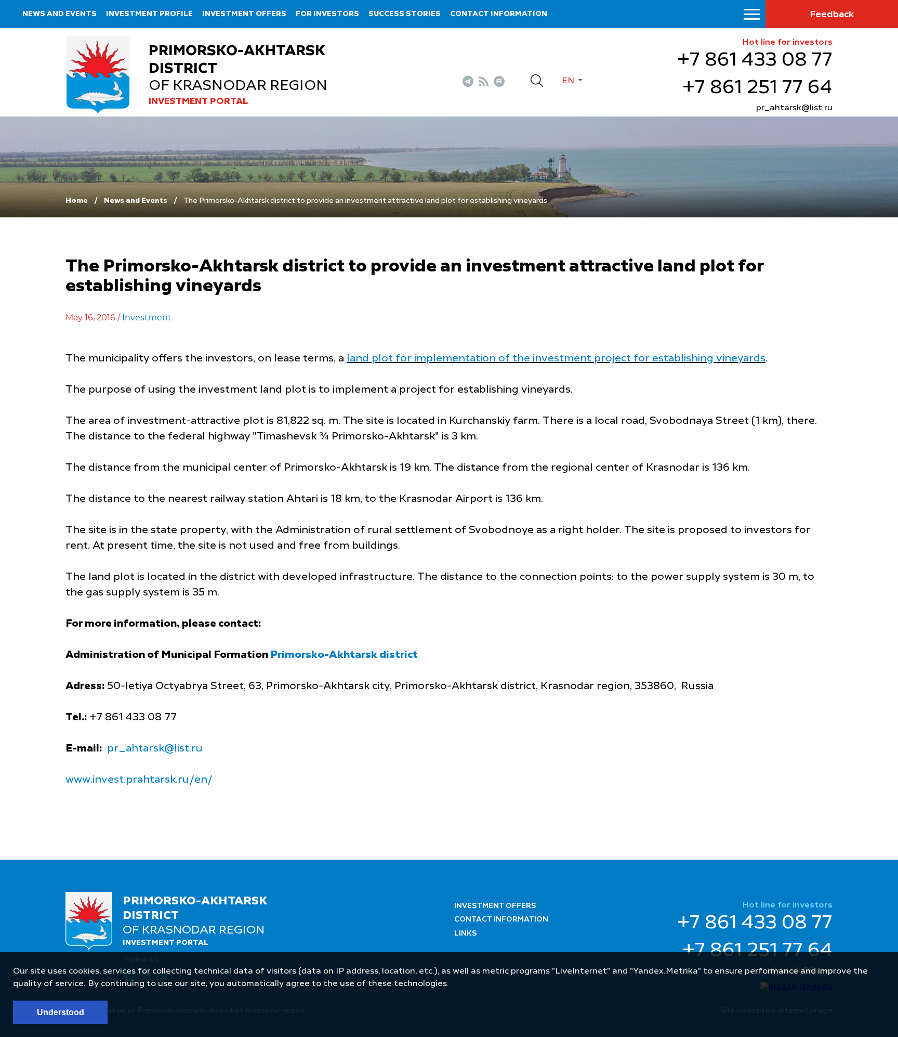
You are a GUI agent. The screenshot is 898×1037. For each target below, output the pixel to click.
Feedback (832, 14)
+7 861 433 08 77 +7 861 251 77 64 (755, 74)
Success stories (404, 14)
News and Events (59, 14)
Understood (60, 1012)
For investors (327, 14)
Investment (146, 317)
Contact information (498, 14)
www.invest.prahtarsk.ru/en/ (139, 780)
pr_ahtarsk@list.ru (794, 108)
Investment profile (149, 14)
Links (465, 933)
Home (76, 200)
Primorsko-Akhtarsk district (344, 655)
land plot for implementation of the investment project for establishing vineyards (556, 359)
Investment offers (244, 14)
